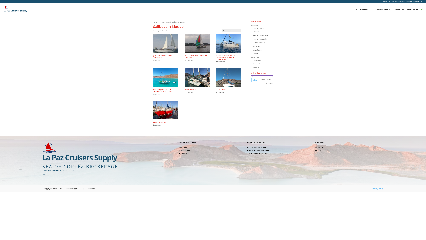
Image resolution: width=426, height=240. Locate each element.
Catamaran (257, 60)
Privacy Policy (377, 188)
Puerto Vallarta (258, 28)
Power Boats (258, 64)
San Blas (256, 32)
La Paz (255, 54)
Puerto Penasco (259, 43)
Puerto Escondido (260, 39)
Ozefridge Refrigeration (257, 153)
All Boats (183, 153)
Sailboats (256, 67)
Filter (255, 80)
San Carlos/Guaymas (261, 35)
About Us (399, 9)
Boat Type (255, 57)
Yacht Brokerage (361, 9)
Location (254, 25)
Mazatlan (256, 46)
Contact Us (412, 9)
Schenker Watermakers (257, 147)
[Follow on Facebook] (44, 175)
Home (155, 22)
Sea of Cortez (258, 50)
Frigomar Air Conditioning (258, 150)
